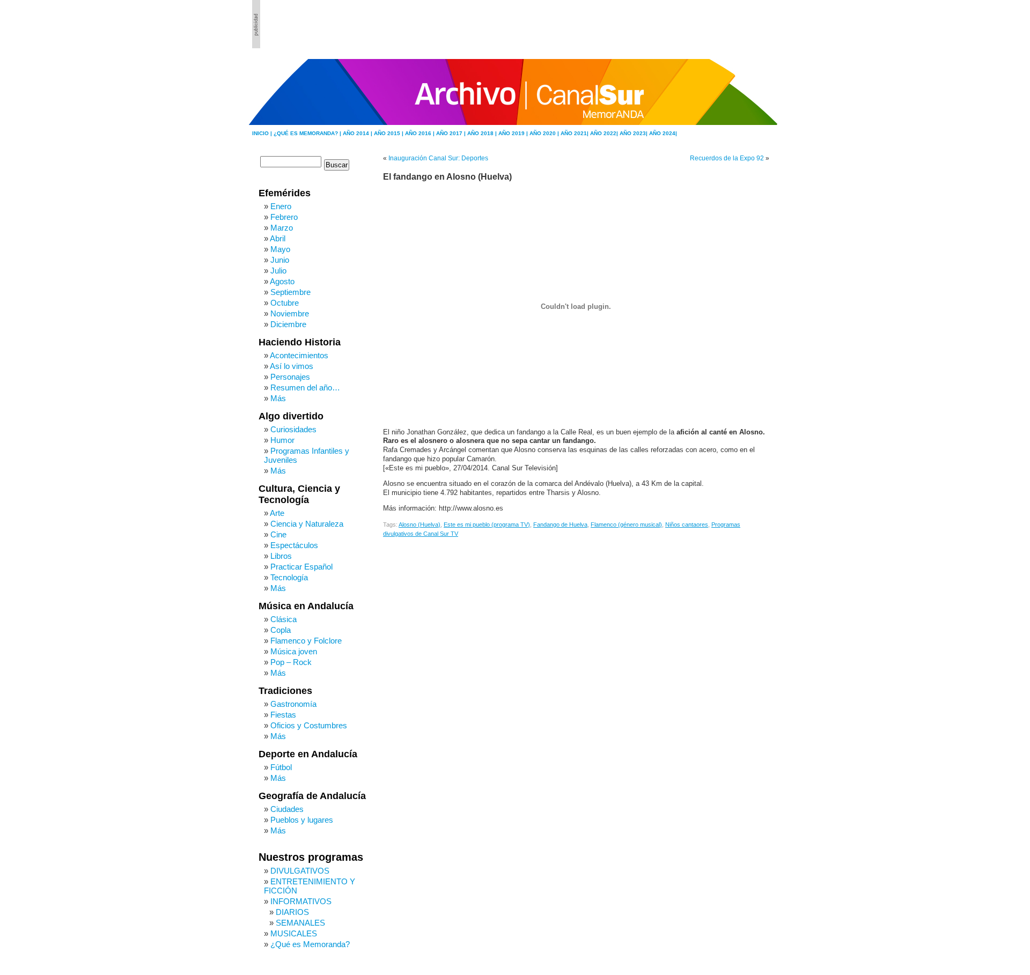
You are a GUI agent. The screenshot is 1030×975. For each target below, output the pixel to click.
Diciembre (288, 324)
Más (278, 398)
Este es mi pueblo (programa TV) (487, 524)
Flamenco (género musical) (626, 524)
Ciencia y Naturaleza (306, 523)
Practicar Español (301, 566)
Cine (278, 534)
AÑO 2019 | (513, 133)
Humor (282, 440)
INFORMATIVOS (301, 901)
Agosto (282, 281)
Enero (280, 206)
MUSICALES (293, 933)
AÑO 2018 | (482, 133)
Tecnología (289, 577)
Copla (280, 629)
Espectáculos (294, 545)
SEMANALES (300, 922)
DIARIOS (292, 912)
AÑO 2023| (634, 133)
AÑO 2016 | (420, 133)
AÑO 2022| (605, 133)
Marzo (281, 227)
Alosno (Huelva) (419, 524)
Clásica (283, 619)
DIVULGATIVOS (299, 870)
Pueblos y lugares (301, 819)
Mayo (280, 249)
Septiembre (290, 292)
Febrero (284, 216)
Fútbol (281, 767)
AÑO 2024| (663, 133)
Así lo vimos (291, 366)
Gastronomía (293, 703)
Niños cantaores (686, 524)
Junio (279, 259)
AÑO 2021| (575, 133)
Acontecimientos (299, 355)
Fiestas (283, 714)
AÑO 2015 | (389, 133)
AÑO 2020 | (545, 133)
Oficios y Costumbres (308, 725)
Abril (277, 238)
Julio (278, 270)
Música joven (293, 651)
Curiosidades (293, 429)
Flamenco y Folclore (306, 640)
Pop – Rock (291, 662)
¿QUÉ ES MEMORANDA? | (308, 133)
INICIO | (263, 133)
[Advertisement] (719, 24)
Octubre (284, 302)
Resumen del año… (305, 387)
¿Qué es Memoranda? (310, 944)
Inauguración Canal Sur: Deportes (438, 158)
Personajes (290, 376)
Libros (281, 555)
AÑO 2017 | (451, 133)
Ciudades (287, 809)
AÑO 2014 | (358, 133)
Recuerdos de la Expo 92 (727, 158)
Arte (277, 513)
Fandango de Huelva (560, 524)
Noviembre (289, 313)
